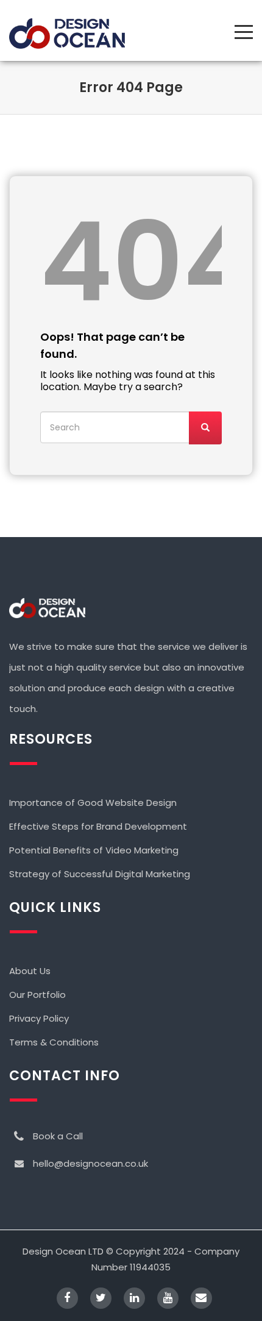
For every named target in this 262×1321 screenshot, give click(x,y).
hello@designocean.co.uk (90, 1163)
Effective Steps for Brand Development (98, 826)
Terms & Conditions (54, 1042)
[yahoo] (162, 1299)
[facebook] (61, 1299)
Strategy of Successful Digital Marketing (99, 873)
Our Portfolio (37, 994)
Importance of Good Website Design (93, 802)
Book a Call (58, 1136)
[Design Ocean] (67, 33)
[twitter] (95, 1299)
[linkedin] (128, 1299)
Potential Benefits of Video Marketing (94, 850)
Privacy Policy (39, 1018)
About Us (30, 970)
